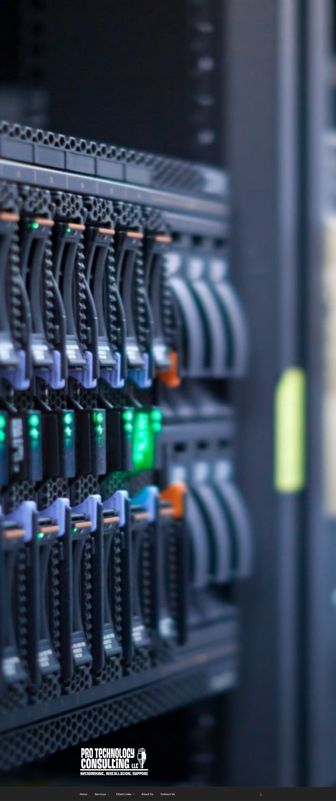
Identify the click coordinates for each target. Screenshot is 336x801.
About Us (147, 794)
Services (100, 794)
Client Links (123, 794)
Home (83, 794)
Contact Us (168, 794)
